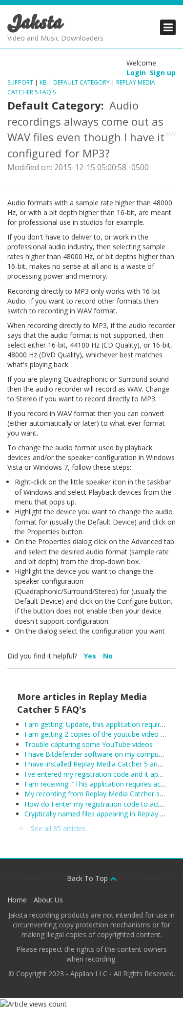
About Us (48, 899)
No (108, 655)
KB (43, 82)
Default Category (81, 82)
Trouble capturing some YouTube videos (88, 744)
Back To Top (88, 878)
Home (17, 899)
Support (20, 82)
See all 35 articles (58, 828)
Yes (91, 655)
